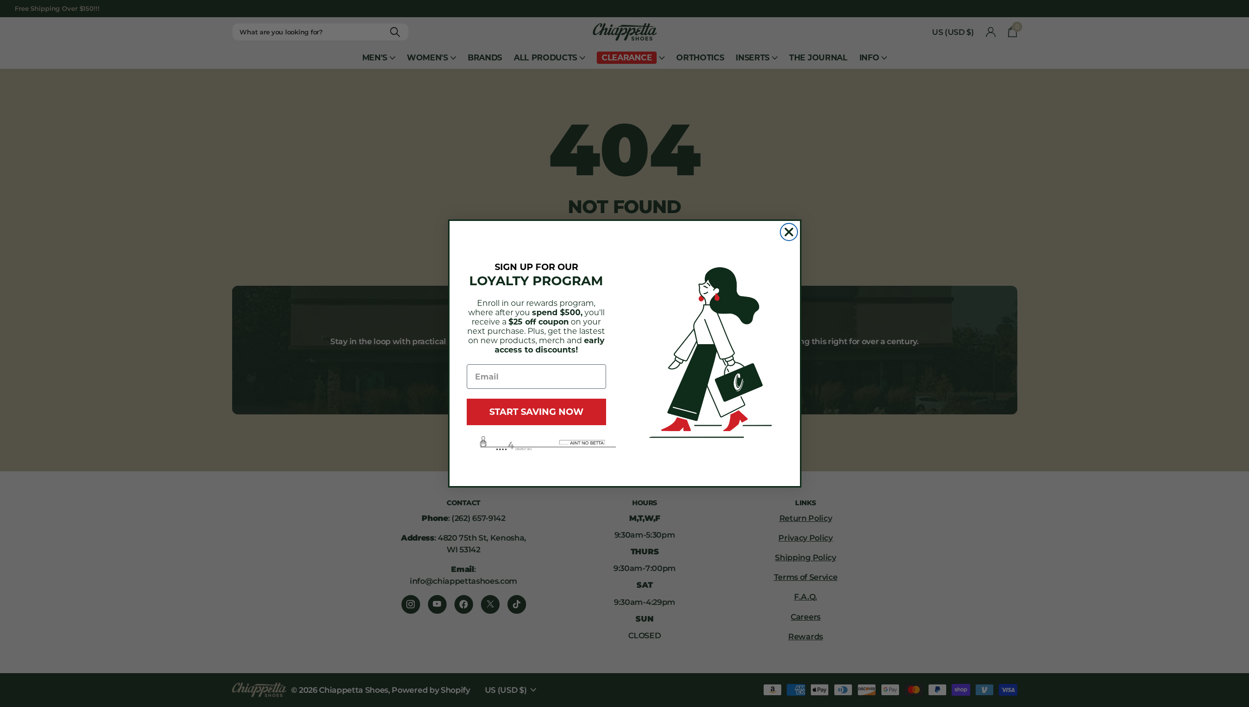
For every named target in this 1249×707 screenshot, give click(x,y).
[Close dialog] (788, 232)
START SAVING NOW (536, 412)
